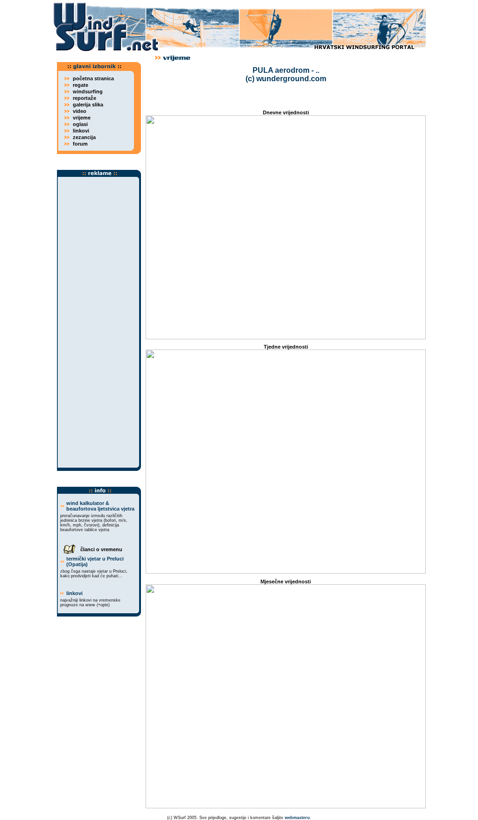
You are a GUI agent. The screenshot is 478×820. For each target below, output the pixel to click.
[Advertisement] (99, 322)
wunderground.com (291, 79)
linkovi (74, 593)
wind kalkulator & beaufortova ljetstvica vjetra (100, 506)
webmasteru (297, 817)
